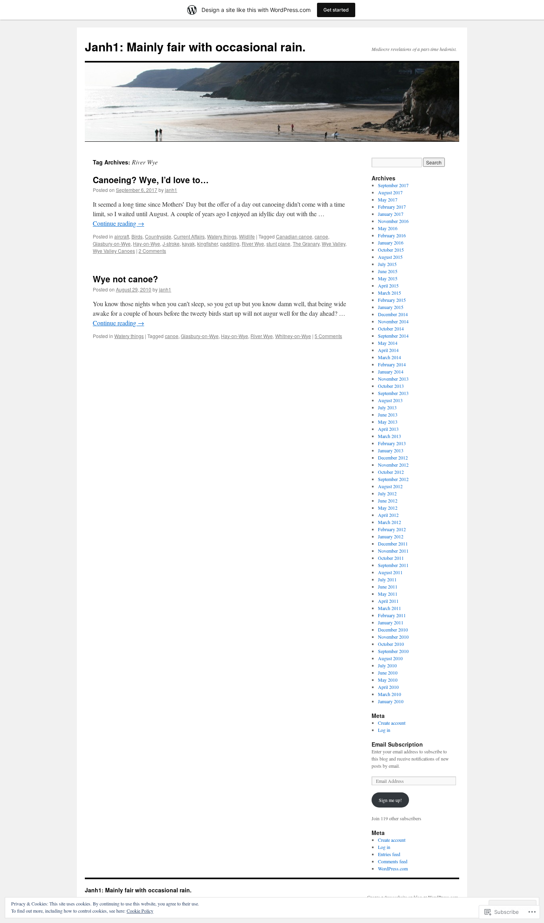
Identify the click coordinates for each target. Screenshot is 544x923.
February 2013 (392, 443)
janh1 (171, 189)
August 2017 (390, 192)
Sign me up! (390, 800)
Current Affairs (189, 236)
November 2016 (393, 221)
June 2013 (387, 414)
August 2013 (390, 400)
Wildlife (247, 236)
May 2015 (387, 278)
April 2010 (388, 687)
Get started (336, 10)
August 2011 (390, 572)
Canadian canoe (294, 236)
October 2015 (391, 249)
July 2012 (387, 493)
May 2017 (387, 199)
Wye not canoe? (125, 279)
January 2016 (390, 242)
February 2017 (392, 206)
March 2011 (389, 608)
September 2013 (393, 393)
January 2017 (390, 214)
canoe (321, 236)
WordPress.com (393, 868)
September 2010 (393, 651)
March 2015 (389, 292)
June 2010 (387, 672)
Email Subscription (397, 744)
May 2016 (387, 228)
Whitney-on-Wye (293, 335)
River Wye (253, 243)
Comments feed (392, 861)
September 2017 (393, 185)
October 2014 (391, 328)
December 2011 (393, 543)
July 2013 (387, 407)
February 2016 (392, 235)
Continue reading (118, 223)
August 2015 (390, 257)
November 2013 (393, 378)
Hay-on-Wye (146, 243)
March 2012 (389, 522)
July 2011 (387, 579)
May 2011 (387, 594)
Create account (391, 723)
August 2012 (390, 486)
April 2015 (388, 285)
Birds (137, 236)
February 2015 (392, 300)
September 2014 (393, 335)
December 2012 (393, 457)
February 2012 (392, 529)
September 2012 (393, 479)
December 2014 (393, 314)
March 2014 (389, 357)
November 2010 (393, 637)
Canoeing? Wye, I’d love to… (151, 180)
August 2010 (390, 658)
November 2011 (393, 551)
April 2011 (388, 601)
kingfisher (207, 243)
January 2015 (390, 307)
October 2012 (391, 472)
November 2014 (393, 321)
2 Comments (152, 250)
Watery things (222, 236)
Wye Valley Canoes (114, 250)
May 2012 (387, 508)
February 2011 (392, 615)
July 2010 (387, 665)
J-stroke (171, 243)
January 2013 (390, 450)
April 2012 (388, 515)
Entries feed (389, 854)
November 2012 (393, 465)
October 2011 (391, 558)
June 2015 (387, 271)
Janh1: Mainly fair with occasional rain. (195, 46)
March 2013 (389, 436)
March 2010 (389, 694)
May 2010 (387, 680)
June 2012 (387, 500)
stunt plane (278, 243)
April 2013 (388, 429)
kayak (188, 243)
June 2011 (387, 586)
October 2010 (391, 644)
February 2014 (392, 364)
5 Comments (328, 335)
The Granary (306, 243)
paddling (229, 243)
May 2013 (387, 421)
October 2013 (391, 386)
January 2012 (390, 536)
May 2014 (387, 343)
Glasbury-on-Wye (112, 243)
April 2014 (388, 350)
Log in (384, 730)
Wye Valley (333, 243)
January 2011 (390, 622)
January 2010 (390, 701)
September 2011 (393, 565)
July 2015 (387, 264)
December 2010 (393, 629)
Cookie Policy (140, 910)
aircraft (121, 236)
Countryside (158, 236)
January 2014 (390, 371)
